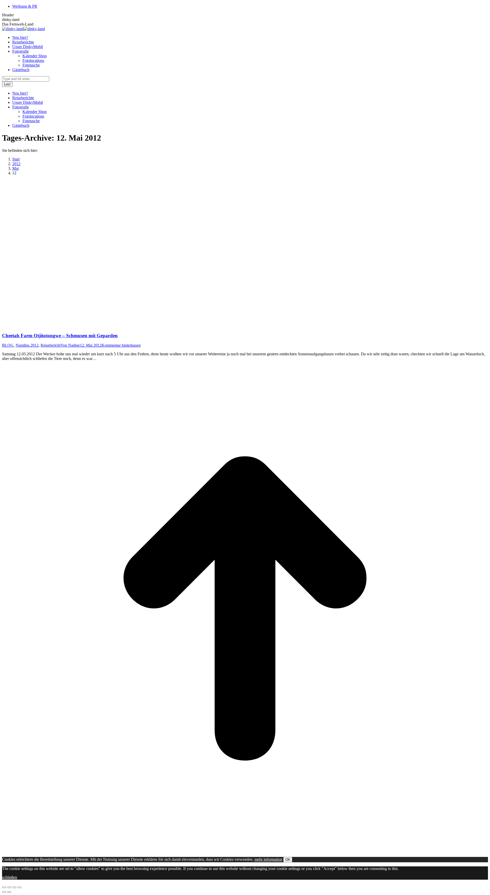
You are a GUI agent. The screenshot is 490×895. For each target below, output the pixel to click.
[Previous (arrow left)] (4, 892)
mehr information (268, 859)
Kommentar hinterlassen (121, 345)
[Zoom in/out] (19, 887)
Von (70, 345)
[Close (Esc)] (4, 887)
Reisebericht (50, 345)
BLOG (8, 345)
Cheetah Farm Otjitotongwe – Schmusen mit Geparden (60, 335)
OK (287, 860)
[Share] (9, 887)
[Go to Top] (245, 850)
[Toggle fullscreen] (14, 887)
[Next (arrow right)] (9, 892)
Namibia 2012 (27, 345)
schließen (9, 877)
